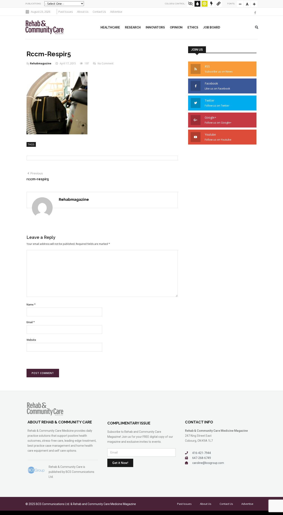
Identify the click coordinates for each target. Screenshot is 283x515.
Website (31, 340)
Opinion (176, 27)
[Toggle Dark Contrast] (197, 4)
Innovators (155, 27)
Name (31, 304)
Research (133, 27)
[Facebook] (255, 12)
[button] (257, 27)
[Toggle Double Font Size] (254, 4)
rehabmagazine (40, 63)
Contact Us (99, 11)
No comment (105, 63)
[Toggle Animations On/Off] (211, 4)
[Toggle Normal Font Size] (240, 4)
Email (31, 322)
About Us (82, 11)
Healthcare (110, 27)
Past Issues (65, 11)
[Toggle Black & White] (190, 4)
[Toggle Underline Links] (218, 4)
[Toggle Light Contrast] (204, 4)
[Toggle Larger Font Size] (247, 4)
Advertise (116, 11)
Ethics (192, 27)
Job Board (211, 27)
